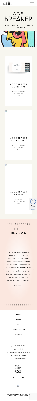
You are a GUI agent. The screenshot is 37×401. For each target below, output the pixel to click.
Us (18, 325)
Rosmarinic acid (18, 329)
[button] (4, 304)
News (18, 315)
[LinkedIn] (23, 377)
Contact (18, 334)
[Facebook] (14, 377)
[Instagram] (18, 377)
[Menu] (32, 3)
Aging (18, 320)
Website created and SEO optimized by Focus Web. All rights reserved (18, 395)
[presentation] (3, 269)
